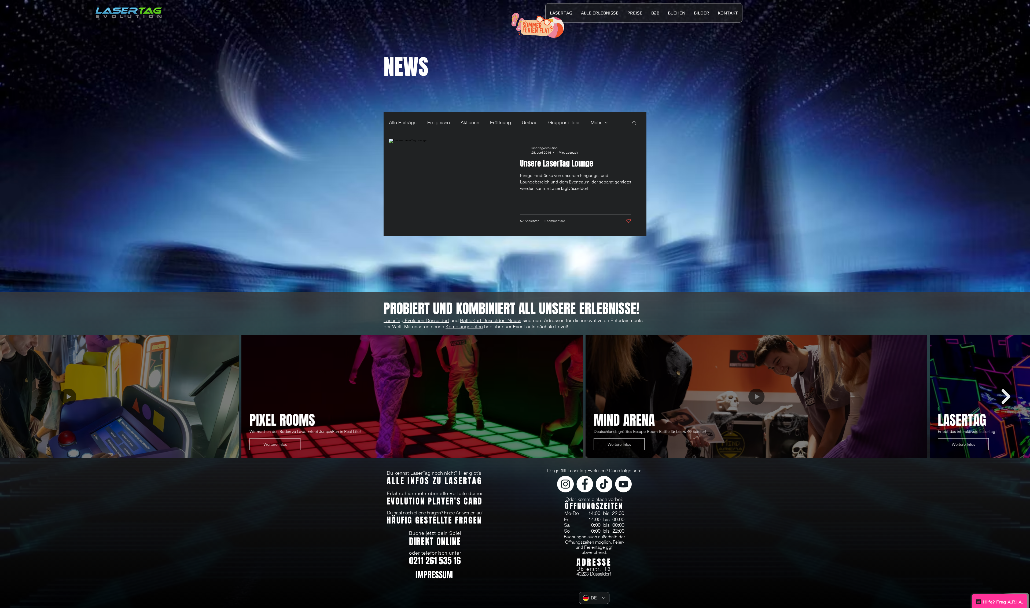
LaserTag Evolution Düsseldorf (416, 320)
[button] (561, 12)
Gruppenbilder (564, 122)
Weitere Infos (222, 444)
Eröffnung (500, 122)
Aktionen (470, 122)
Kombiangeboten (464, 326)
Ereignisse (438, 122)
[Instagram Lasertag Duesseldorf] (565, 484)
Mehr (596, 122)
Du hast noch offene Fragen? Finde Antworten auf (435, 513)
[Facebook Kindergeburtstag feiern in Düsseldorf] (584, 484)
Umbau (530, 122)
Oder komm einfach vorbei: (594, 499)
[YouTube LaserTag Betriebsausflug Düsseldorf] (623, 484)
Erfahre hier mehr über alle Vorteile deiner (435, 493)
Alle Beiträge (403, 122)
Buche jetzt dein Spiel (435, 533)
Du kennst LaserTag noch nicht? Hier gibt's (434, 473)
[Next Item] (1006, 397)
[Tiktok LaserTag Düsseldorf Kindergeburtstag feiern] (604, 484)
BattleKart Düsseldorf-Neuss (490, 320)
